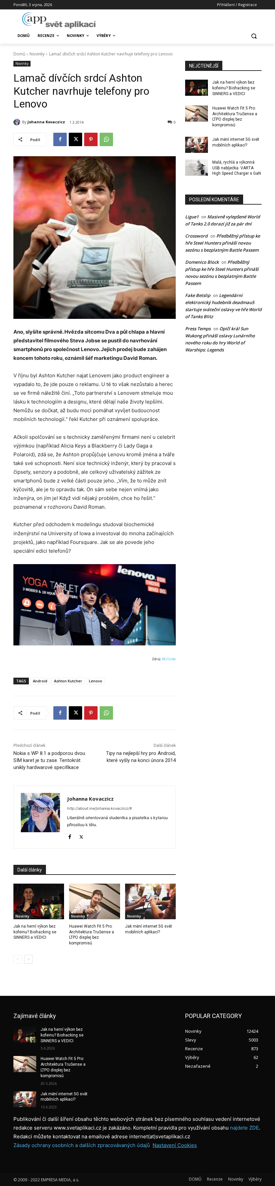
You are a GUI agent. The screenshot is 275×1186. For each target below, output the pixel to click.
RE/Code (169, 659)
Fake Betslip (197, 295)
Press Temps (198, 329)
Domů (19, 54)
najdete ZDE (244, 1128)
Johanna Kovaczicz (46, 121)
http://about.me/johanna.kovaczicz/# (99, 808)
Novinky (37, 54)
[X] (75, 139)
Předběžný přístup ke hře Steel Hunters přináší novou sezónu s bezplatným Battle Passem (222, 243)
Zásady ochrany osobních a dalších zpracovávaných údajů (81, 1145)
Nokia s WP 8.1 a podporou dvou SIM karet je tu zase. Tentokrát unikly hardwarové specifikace (49, 760)
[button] (254, 36)
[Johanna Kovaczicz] (17, 122)
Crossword (196, 236)
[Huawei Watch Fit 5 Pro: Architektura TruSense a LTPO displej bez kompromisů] (94, 901)
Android (40, 680)
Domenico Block (202, 262)
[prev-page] (17, 959)
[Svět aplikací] (59, 20)
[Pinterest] (91, 139)
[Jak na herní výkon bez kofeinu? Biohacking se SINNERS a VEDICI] (38, 901)
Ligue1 (192, 217)
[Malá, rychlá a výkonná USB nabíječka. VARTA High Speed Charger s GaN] (196, 168)
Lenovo (95, 680)
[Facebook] (60, 139)
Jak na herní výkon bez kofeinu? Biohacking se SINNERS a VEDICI (34, 932)
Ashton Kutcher (68, 680)
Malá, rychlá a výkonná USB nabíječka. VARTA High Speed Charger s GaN (236, 168)
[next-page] (28, 959)
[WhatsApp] (106, 139)
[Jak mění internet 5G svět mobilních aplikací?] (150, 901)
